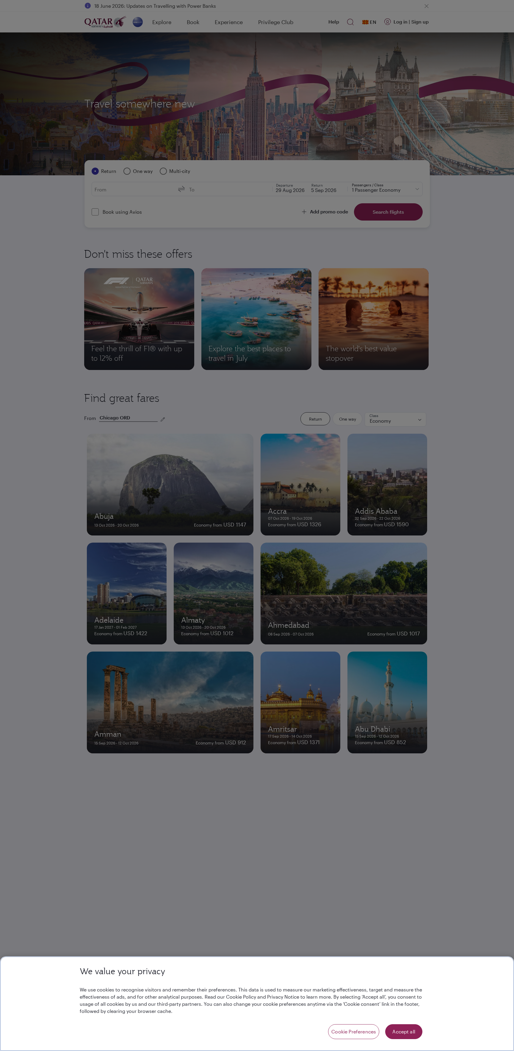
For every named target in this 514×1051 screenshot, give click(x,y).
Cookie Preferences (353, 1031)
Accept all (403, 1031)
